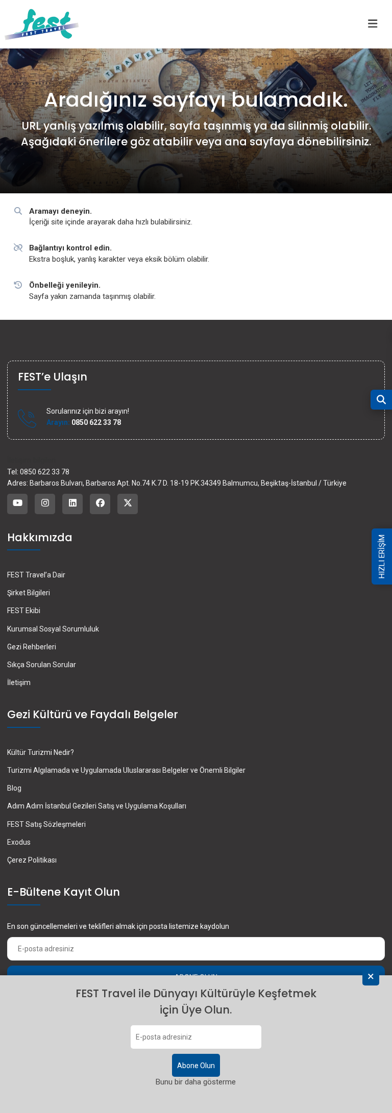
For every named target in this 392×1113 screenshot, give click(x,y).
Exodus (19, 842)
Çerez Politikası (32, 860)
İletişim (19, 682)
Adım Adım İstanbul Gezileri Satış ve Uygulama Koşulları (96, 806)
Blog (14, 788)
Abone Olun (196, 1065)
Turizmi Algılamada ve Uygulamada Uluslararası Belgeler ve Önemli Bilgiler (126, 770)
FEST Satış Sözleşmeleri (46, 824)
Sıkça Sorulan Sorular (41, 665)
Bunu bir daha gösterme (196, 1081)
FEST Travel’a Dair (36, 575)
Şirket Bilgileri (28, 593)
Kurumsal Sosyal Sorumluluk (53, 629)
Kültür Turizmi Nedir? (40, 752)
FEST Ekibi (23, 610)
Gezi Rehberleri (31, 647)
